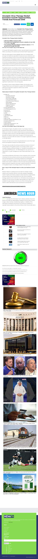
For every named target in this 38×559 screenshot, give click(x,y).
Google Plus (10, 548)
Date (4, 23)
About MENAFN (6, 532)
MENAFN (5, 29)
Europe (10, 12)
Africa (22, 12)
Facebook (9, 545)
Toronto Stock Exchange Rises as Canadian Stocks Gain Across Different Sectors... (14, 271)
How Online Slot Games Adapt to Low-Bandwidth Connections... (12, 268)
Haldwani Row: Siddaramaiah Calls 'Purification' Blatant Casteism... (17, 376)
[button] (19, 1)
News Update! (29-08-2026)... (10, 403)
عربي (17, 1)
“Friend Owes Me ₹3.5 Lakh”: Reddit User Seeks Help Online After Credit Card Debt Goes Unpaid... (19, 424)
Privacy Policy (6, 528)
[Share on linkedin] (32, 24)
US (5, 12)
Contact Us (6, 530)
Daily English (7, 536)
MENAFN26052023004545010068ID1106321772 (13, 186)
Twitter (9, 547)
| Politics (27, 12)
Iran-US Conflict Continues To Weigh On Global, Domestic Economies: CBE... (18, 333)
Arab (15, 12)
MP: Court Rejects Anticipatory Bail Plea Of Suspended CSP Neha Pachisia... (19, 310)
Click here (11, 522)
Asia (18, 12)
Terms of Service (6, 527)
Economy (33, 12)
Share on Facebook (17, 24)
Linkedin (9, 551)
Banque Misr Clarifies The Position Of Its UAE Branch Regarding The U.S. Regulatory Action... (17, 355)
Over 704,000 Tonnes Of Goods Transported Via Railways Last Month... (19, 448)
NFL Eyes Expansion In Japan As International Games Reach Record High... (19, 472)
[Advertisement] (19, 8)
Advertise (5, 531)
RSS (8, 552)
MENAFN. (9, 556)
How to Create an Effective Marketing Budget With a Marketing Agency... (13, 273)
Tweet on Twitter (23, 24)
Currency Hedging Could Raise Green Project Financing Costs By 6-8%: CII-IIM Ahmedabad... (19, 493)
